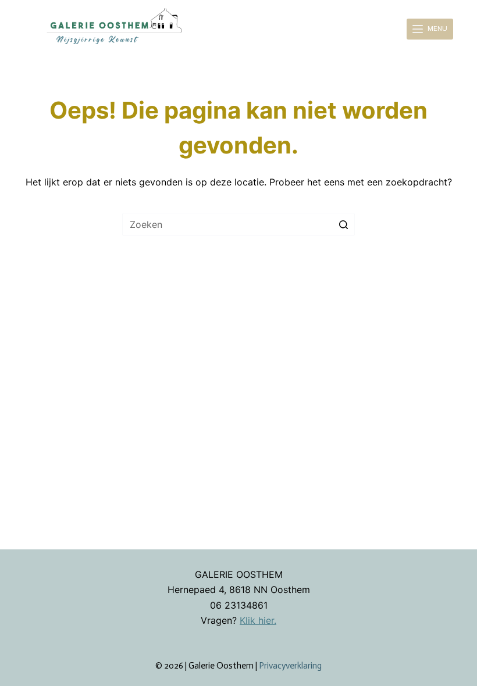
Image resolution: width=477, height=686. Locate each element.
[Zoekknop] (343, 224)
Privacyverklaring (290, 665)
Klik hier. (258, 620)
